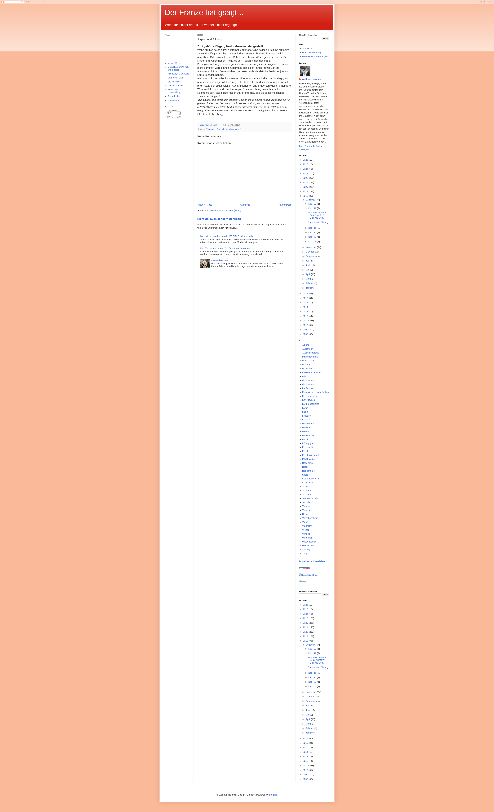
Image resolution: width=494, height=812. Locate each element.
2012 (306, 316)
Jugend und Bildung (318, 222)
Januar (309, 288)
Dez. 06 (312, 241)
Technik (306, 502)
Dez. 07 (312, 237)
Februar (310, 283)
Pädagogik (210, 129)
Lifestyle (306, 415)
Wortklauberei (309, 545)
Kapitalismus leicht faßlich (315, 392)
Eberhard (307, 368)
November (311, 247)
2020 (306, 187)
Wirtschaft (307, 537)
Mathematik (308, 423)
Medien (306, 427)
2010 (306, 325)
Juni (308, 265)
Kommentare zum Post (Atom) (225, 210)
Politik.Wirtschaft (310, 455)
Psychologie (222, 129)
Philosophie (308, 447)
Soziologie (307, 482)
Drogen (306, 364)
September (312, 256)
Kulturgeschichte (310, 404)
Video (305, 522)
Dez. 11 (312, 228)
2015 (306, 302)
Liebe (305, 412)
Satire (305, 475)
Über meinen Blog (311, 52)
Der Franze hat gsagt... (204, 12)
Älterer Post (285, 205)
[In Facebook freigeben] (236, 125)
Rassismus (308, 463)
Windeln (306, 534)
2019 (306, 191)
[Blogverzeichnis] (308, 575)
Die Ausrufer (174, 81)
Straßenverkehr (310, 498)
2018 (306, 196)
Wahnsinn (307, 526)
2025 (306, 164)
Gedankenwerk (175, 85)
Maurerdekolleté (219, 260)
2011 (305, 320)
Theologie (307, 510)
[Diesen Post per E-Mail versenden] (229, 125)
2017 (306, 293)
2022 (306, 178)
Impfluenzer (308, 388)
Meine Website (175, 63)
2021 (306, 182)
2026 (306, 159)
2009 (306, 329)
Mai (308, 269)
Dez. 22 (312, 203)
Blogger (273, 794)
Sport (305, 486)
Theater (306, 506)
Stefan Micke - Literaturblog (175, 91)
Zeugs (305, 553)
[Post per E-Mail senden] (224, 125)
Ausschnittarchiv (310, 352)
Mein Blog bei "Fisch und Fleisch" (178, 68)
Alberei (305, 345)
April (308, 274)
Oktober (310, 251)
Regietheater (308, 471)
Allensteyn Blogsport (178, 73)
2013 (306, 311)
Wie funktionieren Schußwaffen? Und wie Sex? (317, 215)
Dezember (311, 200)
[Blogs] (303, 581)
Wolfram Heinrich (311, 79)
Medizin (306, 431)
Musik (305, 439)
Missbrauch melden (312, 561)
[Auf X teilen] (234, 125)
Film (304, 376)
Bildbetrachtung (310, 356)
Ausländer (307, 349)
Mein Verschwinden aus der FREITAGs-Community (226, 236)
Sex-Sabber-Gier (311, 478)
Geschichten (308, 384)
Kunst (305, 408)
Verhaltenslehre (310, 518)
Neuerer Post (205, 205)
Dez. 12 (312, 208)
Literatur (306, 419)
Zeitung (306, 549)
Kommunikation (310, 396)
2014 (306, 307)
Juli (308, 260)
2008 (306, 334)
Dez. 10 (312, 232)
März (308, 278)
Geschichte (308, 380)
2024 (306, 168)
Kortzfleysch (308, 400)
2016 (306, 298)
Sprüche (306, 494)
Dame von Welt (175, 77)
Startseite (245, 205)
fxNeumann (173, 100)
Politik (305, 451)
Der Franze (308, 360)
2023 (306, 173)
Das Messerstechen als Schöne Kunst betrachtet (225, 248)
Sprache (306, 490)
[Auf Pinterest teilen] (239, 125)
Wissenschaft (235, 129)
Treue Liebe (174, 96)
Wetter (305, 530)
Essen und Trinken (311, 372)
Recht (305, 467)
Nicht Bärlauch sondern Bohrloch (219, 218)
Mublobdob (308, 435)
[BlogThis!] (232, 125)
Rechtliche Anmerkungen (315, 56)
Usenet (306, 514)
